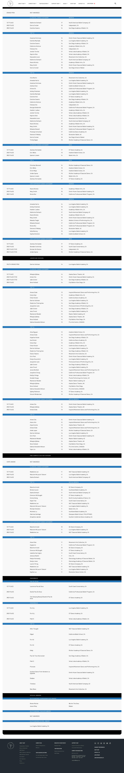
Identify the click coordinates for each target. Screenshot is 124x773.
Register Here (57, 745)
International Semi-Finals (41, 757)
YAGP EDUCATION (58, 748)
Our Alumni (22, 756)
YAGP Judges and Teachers (25, 752)
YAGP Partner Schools (24, 754)
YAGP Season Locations (41, 752)
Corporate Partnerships (77, 747)
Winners (37, 747)
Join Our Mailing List (99, 757)
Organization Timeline (24, 745)
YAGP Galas (56, 753)
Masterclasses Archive (59, 751)
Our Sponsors (22, 758)
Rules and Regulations (40, 745)
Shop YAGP (96, 749)
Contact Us (22, 763)
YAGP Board (22, 750)
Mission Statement (23, 748)
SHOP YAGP (73, 3)
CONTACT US (81, 3)
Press (21, 760)
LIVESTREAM (90, 3)
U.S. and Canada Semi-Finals (42, 755)
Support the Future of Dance (78, 745)
